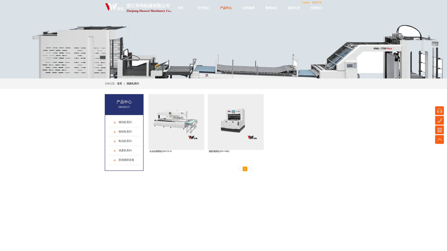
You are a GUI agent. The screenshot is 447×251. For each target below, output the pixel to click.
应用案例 (249, 8)
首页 (181, 8)
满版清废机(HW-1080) (219, 151)
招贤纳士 (317, 8)
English (306, 2)
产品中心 (226, 8)
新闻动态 (271, 8)
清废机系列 (133, 83)
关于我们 (203, 8)
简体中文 (317, 2)
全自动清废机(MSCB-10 (160, 151)
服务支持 (294, 8)
